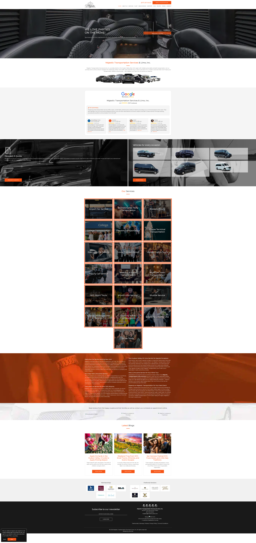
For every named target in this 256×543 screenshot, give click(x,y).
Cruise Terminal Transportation (157, 230)
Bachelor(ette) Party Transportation (128, 209)
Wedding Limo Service (157, 317)
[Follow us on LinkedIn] (147, 506)
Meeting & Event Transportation (128, 273)
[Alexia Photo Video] (165, 495)
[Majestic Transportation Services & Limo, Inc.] (90, 4)
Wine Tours (128, 338)
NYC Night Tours (98, 295)
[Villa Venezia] (165, 488)
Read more (90, 131)
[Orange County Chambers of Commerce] (111, 488)
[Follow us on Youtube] (150, 506)
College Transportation (98, 230)
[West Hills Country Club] (145, 495)
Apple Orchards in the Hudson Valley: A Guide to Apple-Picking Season (98, 458)
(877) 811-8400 (146, 3)
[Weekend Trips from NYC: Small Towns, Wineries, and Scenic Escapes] (128, 443)
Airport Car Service (98, 209)
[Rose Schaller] (135, 488)
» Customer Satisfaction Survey (150, 520)
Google (98, 121)
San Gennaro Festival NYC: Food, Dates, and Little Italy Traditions (157, 458)
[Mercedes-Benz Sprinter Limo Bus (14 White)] (229, 166)
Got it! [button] (4, 539)
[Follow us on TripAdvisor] (156, 506)
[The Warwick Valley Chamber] (101, 488)
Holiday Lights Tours (157, 252)
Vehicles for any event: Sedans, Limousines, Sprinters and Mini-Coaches (108, 39)
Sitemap (141, 523)
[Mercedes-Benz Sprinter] (152, 168)
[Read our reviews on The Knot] (128, 414)
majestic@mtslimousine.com (150, 513)
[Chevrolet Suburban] (190, 154)
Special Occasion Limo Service (98, 316)
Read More (139, 180)
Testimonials (135, 523)
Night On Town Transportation (157, 273)
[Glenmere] (145, 488)
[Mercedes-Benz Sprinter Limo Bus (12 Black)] (229, 154)
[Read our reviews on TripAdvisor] (164, 414)
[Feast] (155, 488)
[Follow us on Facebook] (144, 506)
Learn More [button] (15, 535)
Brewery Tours (157, 209)
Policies (147, 523)
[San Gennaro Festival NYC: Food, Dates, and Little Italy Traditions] (157, 443)
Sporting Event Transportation (128, 316)
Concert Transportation (128, 230)
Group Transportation (128, 252)
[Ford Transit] (190, 168)
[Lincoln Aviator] (152, 154)
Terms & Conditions (163, 523)
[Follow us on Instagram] (153, 506)
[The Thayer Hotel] (135, 495)
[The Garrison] (155, 495)
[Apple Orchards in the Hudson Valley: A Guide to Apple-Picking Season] (98, 443)
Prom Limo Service (128, 295)
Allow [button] (12, 539)
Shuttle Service (157, 295)
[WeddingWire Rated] (91, 414)
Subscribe (106, 519)
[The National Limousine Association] (121, 488)
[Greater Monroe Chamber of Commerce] (91, 488)
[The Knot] (111, 495)
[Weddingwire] (101, 495)
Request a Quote (13, 180)
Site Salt (131, 531)
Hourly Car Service (98, 273)
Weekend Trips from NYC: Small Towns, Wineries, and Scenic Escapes (128, 458)
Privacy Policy (153, 523)
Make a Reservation (162, 2)
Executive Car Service (99, 252)
